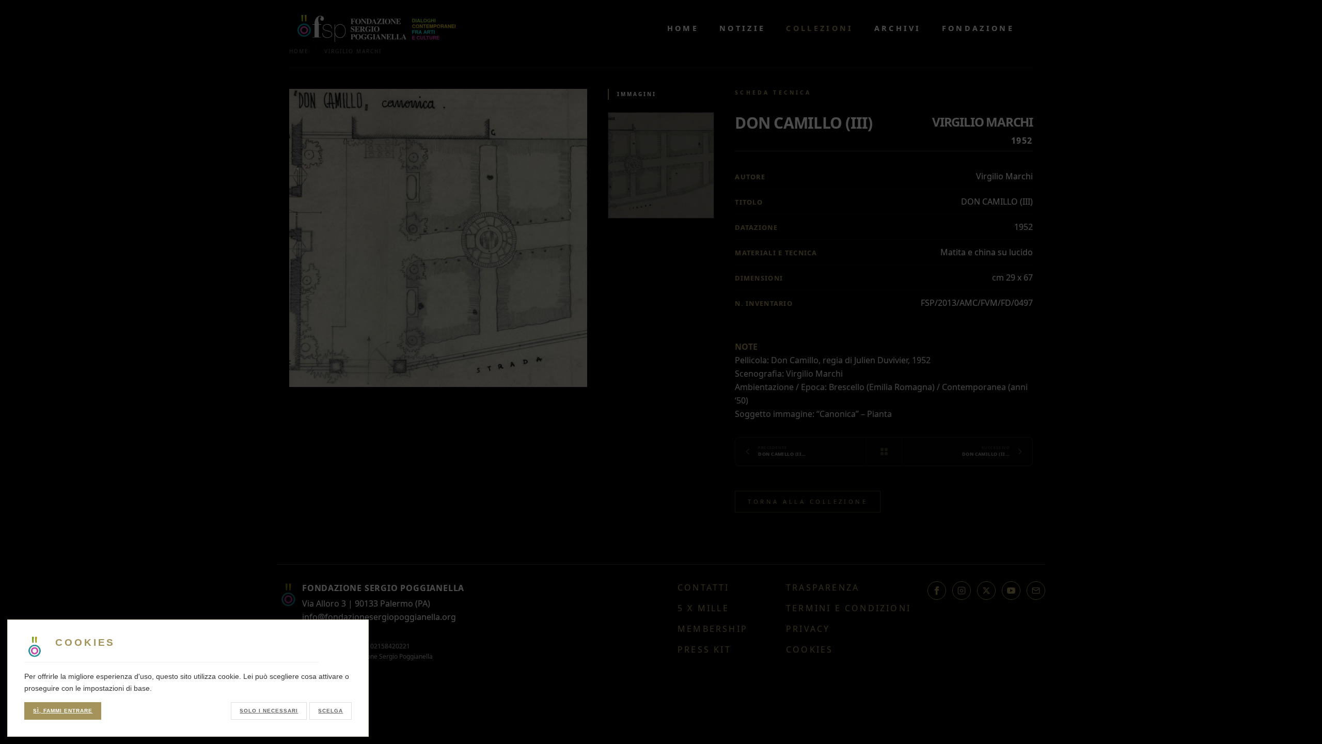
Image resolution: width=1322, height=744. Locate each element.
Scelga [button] (330, 711)
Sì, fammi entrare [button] (62, 711)
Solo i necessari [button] (269, 711)
